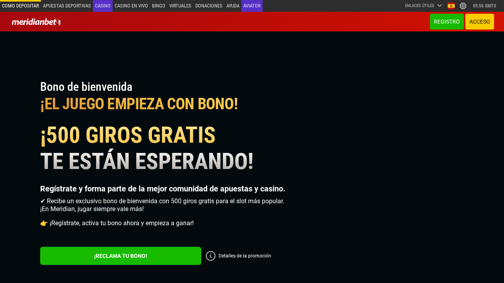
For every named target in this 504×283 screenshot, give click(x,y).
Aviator (252, 6)
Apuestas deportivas (67, 6)
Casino (103, 6)
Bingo (158, 6)
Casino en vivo (131, 6)
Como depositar (20, 6)
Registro (447, 21)
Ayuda (232, 6)
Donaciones (208, 6)
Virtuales (180, 6)
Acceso (479, 21)
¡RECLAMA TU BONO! (120, 256)
